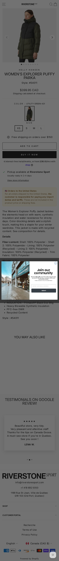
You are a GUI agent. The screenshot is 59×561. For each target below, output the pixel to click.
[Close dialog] (55, 263)
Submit (44, 290)
